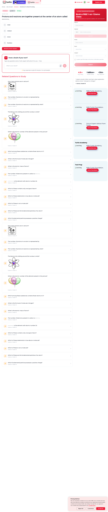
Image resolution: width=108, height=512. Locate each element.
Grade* (76, 53)
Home (3, 7)
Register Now (98, 2)
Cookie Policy (92, 505)
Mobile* (76, 29)
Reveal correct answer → (11, 48)
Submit (90, 64)
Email (75, 39)
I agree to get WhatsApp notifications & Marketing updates (90, 59)
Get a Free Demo (92, 109)
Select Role (78, 49)
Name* (76, 22)
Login (88, 2)
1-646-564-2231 (79, 2)
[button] (35, 25)
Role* (75, 46)
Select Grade (79, 56)
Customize (91, 508)
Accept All (100, 508)
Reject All (80, 508)
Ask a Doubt (9, 7)
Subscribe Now (92, 93)
